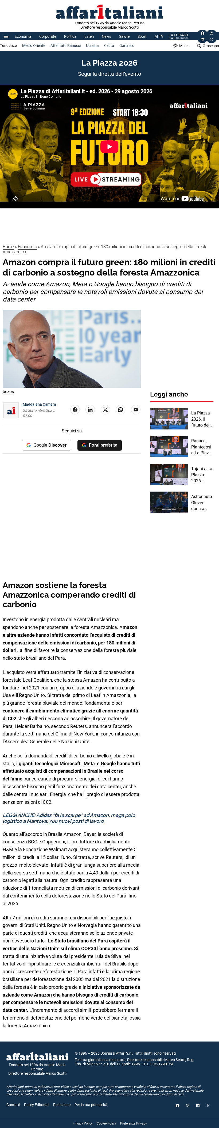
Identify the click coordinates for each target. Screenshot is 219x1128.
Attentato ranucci (65, 45)
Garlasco (126, 45)
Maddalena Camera (39, 404)
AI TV (159, 36)
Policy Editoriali (36, 1105)
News (106, 36)
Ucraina (92, 45)
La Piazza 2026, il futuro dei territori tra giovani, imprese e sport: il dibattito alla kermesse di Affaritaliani (202, 419)
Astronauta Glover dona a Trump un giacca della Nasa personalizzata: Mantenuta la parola (202, 503)
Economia (23, 36)
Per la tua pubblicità (91, 1105)
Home (8, 246)
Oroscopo (211, 46)
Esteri (89, 36)
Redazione (62, 1105)
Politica (70, 36)
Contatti (13, 1105)
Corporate (47, 36)
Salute (124, 36)
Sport (142, 36)
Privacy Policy (82, 1123)
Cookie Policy (106, 1123)
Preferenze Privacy (133, 1123)
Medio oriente (33, 45)
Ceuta (109, 45)
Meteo (184, 46)
